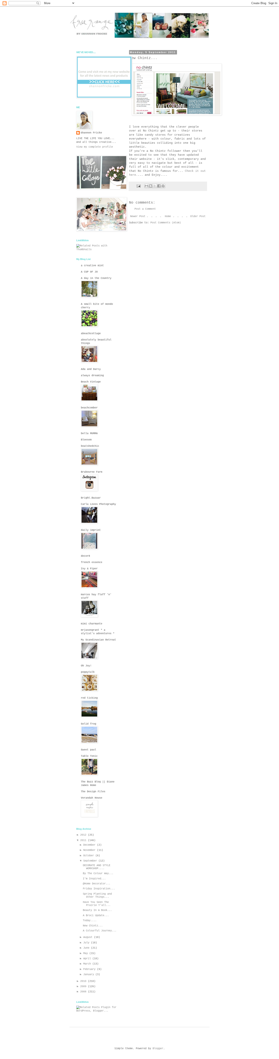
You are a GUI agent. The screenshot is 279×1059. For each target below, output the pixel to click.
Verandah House (91, 797)
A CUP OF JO (89, 271)
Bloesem (86, 439)
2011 (84, 840)
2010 (84, 981)
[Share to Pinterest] (163, 186)
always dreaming (92, 375)
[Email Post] (139, 186)
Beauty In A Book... (97, 910)
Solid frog (88, 723)
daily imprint (91, 530)
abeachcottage (91, 333)
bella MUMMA (89, 433)
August (88, 937)
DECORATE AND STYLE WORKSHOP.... (96, 867)
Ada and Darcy (91, 369)
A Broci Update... (96, 915)
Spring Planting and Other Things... (97, 895)
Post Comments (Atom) (165, 222)
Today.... (90, 920)
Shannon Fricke (91, 132)
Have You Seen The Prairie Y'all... (97, 904)
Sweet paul (88, 749)
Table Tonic (89, 756)
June (87, 947)
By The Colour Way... (98, 873)
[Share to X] (155, 186)
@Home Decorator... (96, 883)
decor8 (85, 556)
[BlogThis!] (150, 186)
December (90, 845)
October (89, 855)
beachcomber (89, 407)
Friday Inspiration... (99, 888)
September (91, 860)
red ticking (89, 698)
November (90, 850)
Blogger (158, 1048)
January (89, 974)
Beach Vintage (91, 381)
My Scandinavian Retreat (98, 639)
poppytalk (88, 672)
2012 (84, 834)
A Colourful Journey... (99, 930)
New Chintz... (93, 925)
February (90, 969)
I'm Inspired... (94, 878)
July (87, 942)
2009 (84, 986)
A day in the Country (96, 278)
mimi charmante (91, 623)
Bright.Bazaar (91, 497)
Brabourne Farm (91, 472)
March (87, 963)
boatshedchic (90, 446)
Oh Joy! (86, 665)
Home (168, 216)
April (87, 958)
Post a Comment (145, 209)
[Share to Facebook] (159, 186)
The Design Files (93, 791)
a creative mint (92, 265)
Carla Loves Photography (98, 504)
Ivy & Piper (89, 568)
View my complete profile (94, 146)
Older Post (198, 216)
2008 (84, 991)
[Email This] (146, 186)
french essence (91, 562)
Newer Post (137, 216)
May (86, 953)
